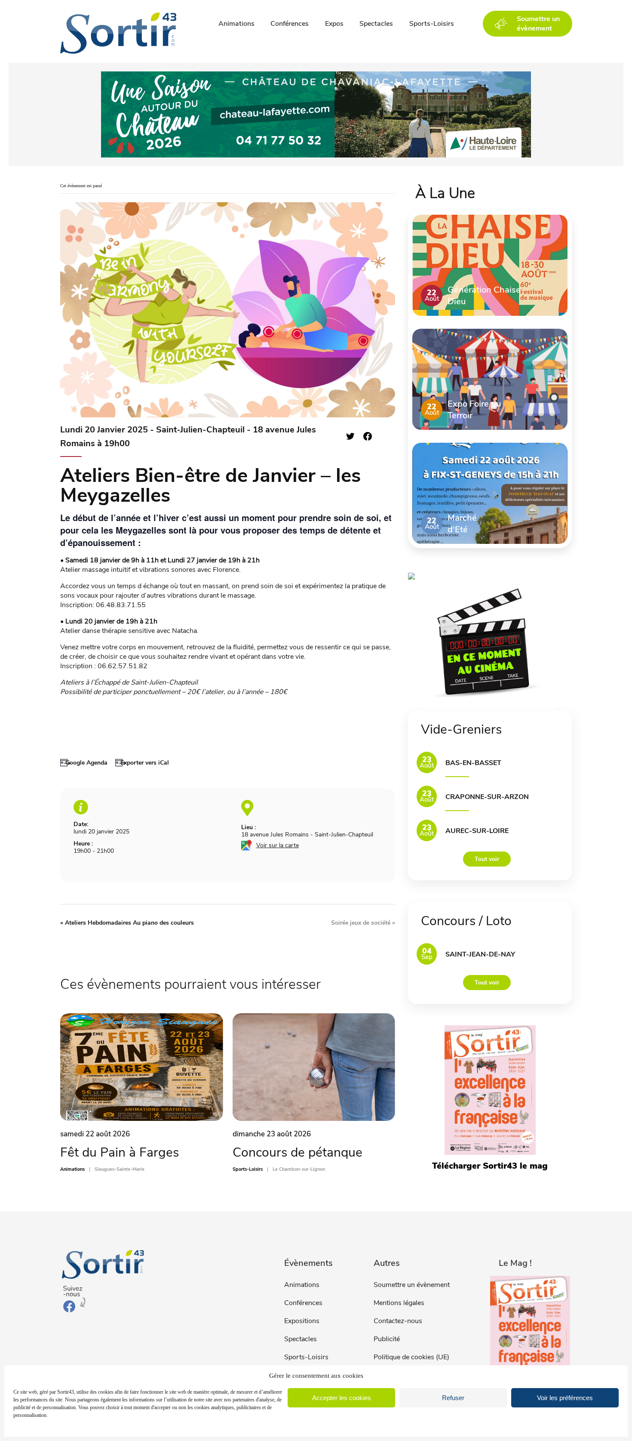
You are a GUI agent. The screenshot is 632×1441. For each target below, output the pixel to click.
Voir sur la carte (277, 845)
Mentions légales (399, 1303)
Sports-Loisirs (431, 23)
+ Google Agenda (83, 763)
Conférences (289, 23)
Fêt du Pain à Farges (119, 1152)
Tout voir (487, 859)
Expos (334, 23)
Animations (236, 23)
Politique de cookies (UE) (411, 1357)
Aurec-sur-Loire (477, 831)
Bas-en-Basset (473, 763)
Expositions (301, 1321)
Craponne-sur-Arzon (487, 797)
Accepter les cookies (341, 1397)
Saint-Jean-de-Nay (480, 954)
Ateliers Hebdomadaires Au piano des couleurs (127, 923)
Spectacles (376, 23)
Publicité (387, 1339)
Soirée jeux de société (363, 923)
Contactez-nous (398, 1321)
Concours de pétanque (297, 1152)
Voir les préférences (565, 1397)
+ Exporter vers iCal (142, 763)
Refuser (453, 1397)
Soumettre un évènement (412, 1285)
